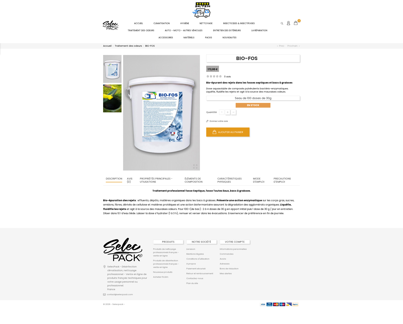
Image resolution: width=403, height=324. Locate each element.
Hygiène (184, 23)
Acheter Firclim (160, 276)
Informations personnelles (233, 249)
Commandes (226, 253)
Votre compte (235, 242)
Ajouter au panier (230, 132)
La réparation (259, 30)
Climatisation (161, 23)
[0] (296, 23)
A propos (191, 263)
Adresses (225, 263)
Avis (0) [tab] (129, 180)
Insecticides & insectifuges (239, 23)
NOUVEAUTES (229, 37)
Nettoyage (206, 23)
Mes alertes (226, 273)
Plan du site (192, 283)
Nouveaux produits (162, 272)
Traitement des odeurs (141, 30)
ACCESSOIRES (166, 37)
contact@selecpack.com (120, 294)
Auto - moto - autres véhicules (183, 30)
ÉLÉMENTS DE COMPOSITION (193, 180)
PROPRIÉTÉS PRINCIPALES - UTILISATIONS (156, 180)
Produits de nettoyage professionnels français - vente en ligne (166, 252)
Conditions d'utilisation (197, 258)
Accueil (138, 23)
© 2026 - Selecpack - (114, 304)
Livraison (190, 249)
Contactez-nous (194, 278)
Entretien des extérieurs (227, 30)
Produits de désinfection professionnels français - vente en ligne (166, 264)
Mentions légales (195, 253)
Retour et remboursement (199, 273)
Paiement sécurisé (196, 268)
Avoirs (223, 258)
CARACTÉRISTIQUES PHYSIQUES (229, 180)
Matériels (189, 37)
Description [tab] (114, 178)
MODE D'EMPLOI (258, 180)
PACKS (208, 37)
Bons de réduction (229, 268)
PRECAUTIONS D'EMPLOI (282, 180)
